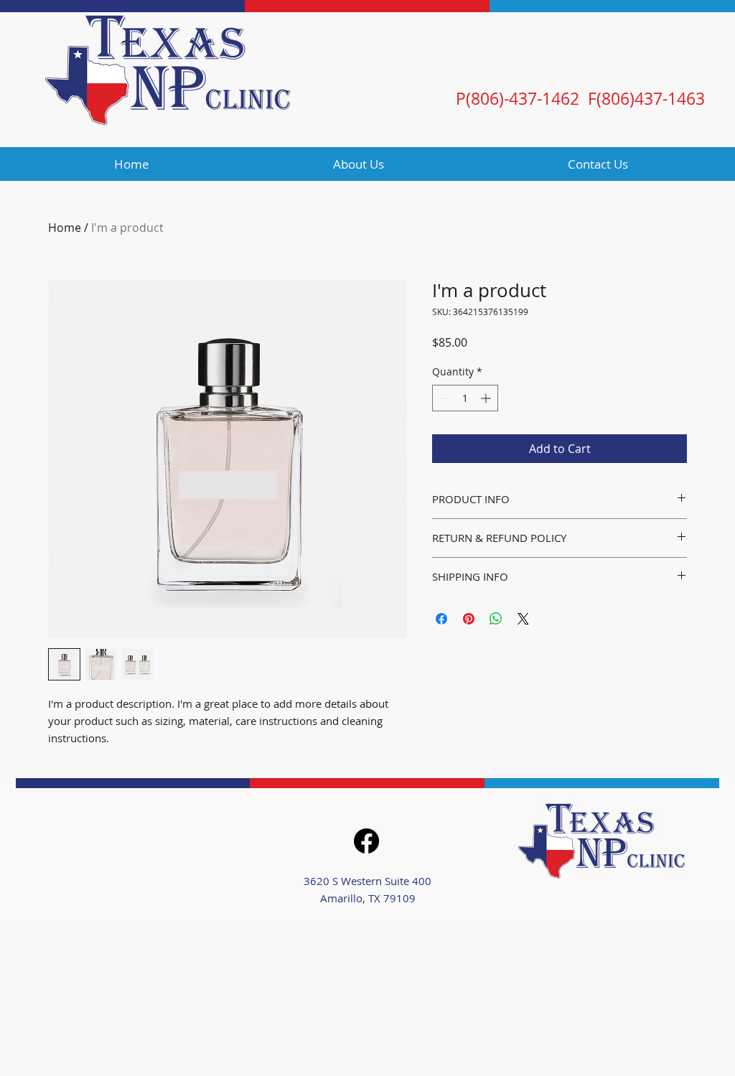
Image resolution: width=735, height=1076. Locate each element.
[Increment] (487, 398)
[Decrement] (443, 398)
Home (64, 227)
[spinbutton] (465, 398)
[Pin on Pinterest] (468, 618)
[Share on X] (523, 618)
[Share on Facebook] (441, 618)
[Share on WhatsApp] (496, 618)
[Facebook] (366, 840)
